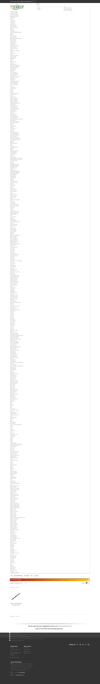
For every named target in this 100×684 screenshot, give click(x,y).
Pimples (11, 198)
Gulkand (11, 429)
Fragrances (12, 374)
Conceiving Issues (13, 106)
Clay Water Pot (13, 266)
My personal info (27, 653)
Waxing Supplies (13, 356)
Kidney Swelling (13, 191)
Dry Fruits (12, 433)
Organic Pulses (13, 491)
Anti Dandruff (12, 128)
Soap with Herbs (13, 280)
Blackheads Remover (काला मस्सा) (16, 335)
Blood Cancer (13, 53)
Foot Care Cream (13, 308)
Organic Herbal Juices (14, 505)
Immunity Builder (13, 143)
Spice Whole (12, 423)
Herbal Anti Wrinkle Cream (15, 302)
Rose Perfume (13, 376)
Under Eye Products (14, 337)
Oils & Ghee (12, 500)
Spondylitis (12, 79)
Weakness (12, 148)
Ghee (11, 419)
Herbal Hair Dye (13, 369)
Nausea (11, 28)
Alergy (11, 54)
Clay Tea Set (12, 263)
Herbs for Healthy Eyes (14, 132)
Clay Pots (12, 246)
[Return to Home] (11, 576)
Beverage (12, 551)
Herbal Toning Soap (14, 277)
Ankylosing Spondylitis (14, 81)
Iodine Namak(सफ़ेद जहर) (15, 483)
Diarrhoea (12, 22)
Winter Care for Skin (14, 347)
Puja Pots (12, 546)
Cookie (11, 461)
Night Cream (12, 299)
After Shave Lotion (14, 354)
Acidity (11, 18)
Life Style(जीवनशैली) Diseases (15, 32)
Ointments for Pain (14, 77)
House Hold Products (14, 409)
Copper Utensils (13, 477)
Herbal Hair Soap (13, 279)
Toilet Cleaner (13, 534)
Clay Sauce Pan (13, 253)
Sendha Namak (13, 482)
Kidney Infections (13, 189)
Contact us (35, 0)
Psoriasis (12, 193)
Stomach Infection (13, 224)
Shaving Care (13, 351)
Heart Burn (12, 29)
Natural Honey (13, 413)
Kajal (11, 403)
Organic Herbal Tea (14, 499)
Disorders (12, 163)
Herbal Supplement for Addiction (16, 158)
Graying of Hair (13, 126)
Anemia (11, 169)
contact (37, 3)
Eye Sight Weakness (14, 133)
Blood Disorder (13, 167)
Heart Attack (12, 43)
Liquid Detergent (13, 532)
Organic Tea (12, 496)
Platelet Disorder (13, 170)
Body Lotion (12, 324)
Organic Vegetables (14, 524)
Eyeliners (12, 405)
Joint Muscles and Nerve (15, 65)
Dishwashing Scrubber (14, 445)
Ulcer (11, 60)
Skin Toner (12, 325)
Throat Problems (13, 152)
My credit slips (27, 649)
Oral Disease (12, 227)
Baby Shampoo (13, 391)
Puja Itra (12, 548)
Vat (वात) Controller (13, 11)
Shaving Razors (13, 353)
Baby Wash (12, 395)
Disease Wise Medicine (14, 243)
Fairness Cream (13, 301)
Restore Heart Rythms (14, 45)
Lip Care (11, 326)
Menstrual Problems (14, 100)
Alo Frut (11, 554)
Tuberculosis (12, 219)
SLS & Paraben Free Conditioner (16, 365)
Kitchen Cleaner (13, 442)
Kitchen (11, 411)
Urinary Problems (13, 136)
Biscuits (11, 462)
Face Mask (12, 319)
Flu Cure (12, 95)
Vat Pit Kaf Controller (14, 15)
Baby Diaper (12, 396)
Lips (11, 406)
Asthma (11, 218)
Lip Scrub (12, 328)
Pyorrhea (12, 233)
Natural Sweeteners (14, 412)
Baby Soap (12, 392)
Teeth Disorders (13, 230)
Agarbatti (12, 541)
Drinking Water (13, 557)
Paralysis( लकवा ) (13, 72)
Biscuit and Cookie (14, 460)
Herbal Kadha (13, 456)
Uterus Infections (13, 114)
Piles (11, 144)
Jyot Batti (12, 549)
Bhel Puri (12, 466)
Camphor (12, 544)
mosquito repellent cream (15, 538)
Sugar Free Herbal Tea (14, 455)
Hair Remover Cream (14, 357)
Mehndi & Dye (13, 367)
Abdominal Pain (13, 24)
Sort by (11, 583)
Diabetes (12, 34)
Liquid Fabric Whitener (14, 529)
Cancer (11, 51)
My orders (26, 647)
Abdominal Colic (13, 26)
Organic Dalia (13, 516)
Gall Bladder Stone (14, 166)
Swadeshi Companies (14, 572)
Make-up (12, 401)
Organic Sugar (13, 512)
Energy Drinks (13, 556)
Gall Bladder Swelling (14, 165)
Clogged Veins (13, 44)
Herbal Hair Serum (13, 373)
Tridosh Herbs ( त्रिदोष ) (68, 10)
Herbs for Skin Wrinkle (14, 205)
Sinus (11, 215)
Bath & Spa (12, 273)
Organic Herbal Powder (14, 507)
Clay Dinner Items (13, 255)
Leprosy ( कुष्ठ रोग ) (13, 194)
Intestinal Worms (13, 225)
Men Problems (13, 115)
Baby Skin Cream (13, 390)
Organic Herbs (13, 508)
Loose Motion (13, 21)
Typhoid (11, 92)
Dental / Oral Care (13, 285)
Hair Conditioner (13, 364)
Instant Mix (12, 436)
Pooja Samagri (13, 540)
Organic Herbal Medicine (15, 506)
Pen (11, 563)
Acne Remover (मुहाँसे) (14, 336)
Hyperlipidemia (13, 176)
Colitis (11, 226)
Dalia (11, 431)
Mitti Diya (12, 262)
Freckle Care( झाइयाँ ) (14, 341)
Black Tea (12, 447)
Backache (12, 71)
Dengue (11, 89)
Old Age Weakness (14, 174)
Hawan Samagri (13, 543)
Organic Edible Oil (13, 523)
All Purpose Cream (14, 296)
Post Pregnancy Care (14, 108)
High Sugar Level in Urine (15, 138)
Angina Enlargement (14, 48)
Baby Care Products (14, 381)
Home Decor (12, 568)
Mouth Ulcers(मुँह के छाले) (14, 235)
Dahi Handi (12, 259)
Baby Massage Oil (13, 383)
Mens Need (12, 400)
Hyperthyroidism (13, 64)
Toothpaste (12, 290)
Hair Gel (11, 370)
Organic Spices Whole (14, 488)
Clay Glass (12, 258)
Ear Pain (12, 186)
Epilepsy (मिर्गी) (13, 242)
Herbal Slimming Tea (14, 457)
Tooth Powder (13, 287)
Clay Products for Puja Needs (16, 260)
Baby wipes (12, 385)
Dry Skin (12, 304)
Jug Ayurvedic (13, 567)
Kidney (11, 187)
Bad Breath (12, 232)
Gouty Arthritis (13, 70)
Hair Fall (11, 127)
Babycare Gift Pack (14, 394)
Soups (11, 441)
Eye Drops (12, 131)
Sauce (11, 425)
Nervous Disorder (13, 236)
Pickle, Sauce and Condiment (16, 424)
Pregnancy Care (13, 111)
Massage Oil (12, 120)
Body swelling (13, 156)
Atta (11, 479)
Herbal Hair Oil (13, 359)
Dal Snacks (12, 468)
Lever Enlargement (14, 181)
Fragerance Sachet (14, 380)
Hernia (11, 123)
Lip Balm (12, 329)
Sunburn (11, 208)
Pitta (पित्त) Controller (14, 12)
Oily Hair (12, 363)
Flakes (11, 440)
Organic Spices (13, 486)
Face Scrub (12, 318)
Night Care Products (14, 332)
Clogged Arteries (13, 42)
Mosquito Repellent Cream (15, 346)
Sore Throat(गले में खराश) (14, 221)
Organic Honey (13, 513)
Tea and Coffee (13, 446)
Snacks (11, 463)
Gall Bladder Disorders (14, 164)
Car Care (12, 533)
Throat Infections (13, 153)
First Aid (11, 560)
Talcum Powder (13, 284)
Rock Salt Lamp (13, 570)
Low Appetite (12, 23)
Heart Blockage (13, 40)
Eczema (11, 200)
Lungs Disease (13, 216)
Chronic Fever (13, 88)
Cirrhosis (12, 183)
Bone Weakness (13, 75)
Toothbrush (12, 288)
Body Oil (12, 331)
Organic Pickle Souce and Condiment (17, 517)
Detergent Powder (13, 527)
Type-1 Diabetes (13, 35)
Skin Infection (13, 196)
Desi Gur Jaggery (13, 417)
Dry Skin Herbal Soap (14, 276)
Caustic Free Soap (14, 282)
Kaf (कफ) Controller (14, 13)
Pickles (11, 427)
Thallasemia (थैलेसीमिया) (14, 172)
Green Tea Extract (13, 452)
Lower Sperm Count (14, 122)
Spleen (11, 149)
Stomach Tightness (14, 27)
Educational (12, 562)
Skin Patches (13, 203)
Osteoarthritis (13, 68)
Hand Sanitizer (13, 539)
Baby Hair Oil (12, 384)
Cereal (11, 438)
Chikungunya (12, 87)
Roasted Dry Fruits (14, 434)
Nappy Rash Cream (14, 389)
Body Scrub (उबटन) (14, 330)
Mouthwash (12, 291)
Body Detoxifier (13, 56)
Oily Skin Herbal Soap (14, 275)
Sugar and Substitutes (14, 414)
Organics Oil (12, 501)
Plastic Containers (13, 472)
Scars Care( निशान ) (14, 343)
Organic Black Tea (13, 497)
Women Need (13, 397)
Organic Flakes (13, 522)
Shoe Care (12, 530)
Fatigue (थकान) (13, 57)
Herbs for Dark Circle (14, 204)
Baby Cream (12, 387)
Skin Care (12, 293)
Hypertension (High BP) (14, 50)
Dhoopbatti (12, 545)
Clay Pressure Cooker (14, 254)
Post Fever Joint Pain (14, 93)
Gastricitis (12, 20)
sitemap (38, 4)
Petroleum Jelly (13, 348)
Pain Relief (12, 561)
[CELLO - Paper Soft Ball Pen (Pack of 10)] (16, 596)
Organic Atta (12, 510)
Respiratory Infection (14, 213)
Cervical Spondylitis (14, 82)
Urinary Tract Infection (14, 137)
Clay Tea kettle (13, 265)
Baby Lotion (12, 386)
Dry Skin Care (13, 345)
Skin (11, 192)
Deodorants (12, 379)
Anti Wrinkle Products (14, 334)
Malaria (11, 90)
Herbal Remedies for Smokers (16, 159)
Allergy (11, 161)
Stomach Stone (13, 244)
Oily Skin (12, 303)
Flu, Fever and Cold (14, 84)
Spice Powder (13, 422)
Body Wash (12, 323)
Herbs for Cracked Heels (15, 199)
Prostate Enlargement (14, 116)
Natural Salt (12, 480)
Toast (11, 484)
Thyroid (11, 62)
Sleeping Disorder (13, 240)
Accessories (12, 408)
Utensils (11, 475)
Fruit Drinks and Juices (14, 552)
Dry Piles (12, 145)
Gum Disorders (13, 231)
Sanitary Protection (14, 398)
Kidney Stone (13, 188)
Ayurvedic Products (67, 7)
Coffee (11, 458)
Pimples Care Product (14, 342)
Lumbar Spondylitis (14, 83)
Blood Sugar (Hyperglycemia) (16, 38)
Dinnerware (12, 566)
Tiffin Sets (12, 474)
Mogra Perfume (13, 378)
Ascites (11, 155)
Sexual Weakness (13, 105)
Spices (11, 420)
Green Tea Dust (13, 453)
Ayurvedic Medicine (67, 9)
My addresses (27, 651)
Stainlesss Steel (13, 473)
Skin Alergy (12, 207)
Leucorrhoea (12, 104)
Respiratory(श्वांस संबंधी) (14, 211)
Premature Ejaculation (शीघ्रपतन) (16, 119)
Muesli (11, 439)
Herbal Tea (12, 449)
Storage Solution (13, 471)
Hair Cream (12, 372)
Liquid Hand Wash (13, 535)
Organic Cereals (13, 490)
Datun (11, 286)
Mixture (11, 469)
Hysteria (11, 112)
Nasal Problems (13, 214)
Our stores (12, 647)
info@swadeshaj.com (65, 626)
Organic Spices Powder (14, 489)
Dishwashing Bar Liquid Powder (16, 444)
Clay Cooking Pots (14, 247)
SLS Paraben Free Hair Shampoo (16, 362)
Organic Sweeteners (14, 511)
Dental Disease (13, 229)
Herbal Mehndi (13, 368)
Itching (11, 209)
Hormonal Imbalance (14, 55)
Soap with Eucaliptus (14, 281)
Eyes (11, 402)
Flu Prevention (13, 94)
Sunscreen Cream (13, 298)
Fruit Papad (12, 430)
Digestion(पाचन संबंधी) (14, 16)
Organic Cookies (13, 519)
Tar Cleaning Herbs (14, 160)
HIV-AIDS (12, 59)
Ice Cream (12, 559)
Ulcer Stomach (13, 61)
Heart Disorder (13, 39)
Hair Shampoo (13, 361)
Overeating (12, 31)
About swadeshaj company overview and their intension (16, 653)
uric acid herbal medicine (15, 139)
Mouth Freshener (13, 292)
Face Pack (12, 314)
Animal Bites (12, 154)
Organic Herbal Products (15, 504)
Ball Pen (12, 565)
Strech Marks (13, 110)
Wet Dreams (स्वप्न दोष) (14, 121)
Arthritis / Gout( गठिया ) (14, 66)
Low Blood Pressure (14, 147)
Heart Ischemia (13, 46)
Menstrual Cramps (13, 101)
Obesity (11, 33)
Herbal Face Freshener (14, 350)
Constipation (12, 17)
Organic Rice (12, 493)
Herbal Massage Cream (14, 306)
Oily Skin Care (13, 340)
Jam (11, 428)
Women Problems (13, 99)
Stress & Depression (14, 238)
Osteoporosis (12, 78)
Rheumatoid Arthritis (14, 67)
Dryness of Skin (13, 197)
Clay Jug (12, 268)
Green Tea (12, 450)
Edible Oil (12, 418)
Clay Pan (12, 252)
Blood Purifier (13, 175)
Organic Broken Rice (14, 495)
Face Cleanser (13, 320)
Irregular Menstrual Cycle (15, 103)
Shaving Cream (13, 352)
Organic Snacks (13, 521)
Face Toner (12, 321)
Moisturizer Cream (13, 297)
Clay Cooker (12, 251)
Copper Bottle (13, 478)
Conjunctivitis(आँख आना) (14, 134)
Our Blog (12, 571)
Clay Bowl (12, 257)
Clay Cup (12, 264)
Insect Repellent (13, 537)
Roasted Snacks (13, 464)
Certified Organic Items (14, 485)
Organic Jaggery (13, 515)
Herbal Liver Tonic (13, 182)
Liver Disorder (13, 177)
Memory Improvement (14, 241)
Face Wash (12, 310)
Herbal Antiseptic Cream (15, 309)
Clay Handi (12, 249)
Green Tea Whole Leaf (14, 451)
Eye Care (12, 130)
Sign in (34, 1)
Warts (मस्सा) (12, 202)
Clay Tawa (12, 248)
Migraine (12, 142)
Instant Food (12, 435)
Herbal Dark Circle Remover (15, 339)
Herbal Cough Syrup (14, 98)
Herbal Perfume (13, 375)
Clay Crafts (12, 270)
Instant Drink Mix (13, 555)
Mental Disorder (13, 237)
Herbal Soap (12, 274)
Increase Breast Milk (14, 109)
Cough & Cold (13, 97)
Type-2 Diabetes (13, 37)
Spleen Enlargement (14, 150)
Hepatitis (12, 180)
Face (11, 407)
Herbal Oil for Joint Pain (15, 76)
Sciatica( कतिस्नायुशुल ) (14, 73)
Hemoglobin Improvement (15, 171)
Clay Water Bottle (13, 269)
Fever (11, 86)
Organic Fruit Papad (14, 518)
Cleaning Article (13, 526)
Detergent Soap (13, 528)
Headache (12, 141)
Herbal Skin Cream (14, 295)
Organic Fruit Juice (14, 502)
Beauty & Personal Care (15, 271)
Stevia (11, 416)
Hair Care (12, 125)
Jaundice (12, 178)
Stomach (12, 222)
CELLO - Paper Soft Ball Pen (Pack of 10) (15, 604)
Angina (11, 49)
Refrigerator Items (13, 550)
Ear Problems (13, 185)
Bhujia (11, 467)
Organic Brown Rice (14, 494)
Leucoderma (12, 210)
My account (27, 646)
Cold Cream (12, 307)
